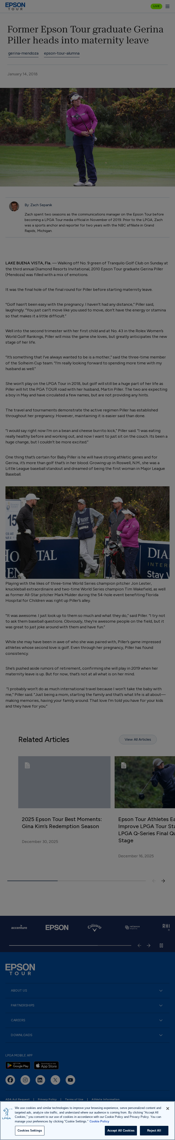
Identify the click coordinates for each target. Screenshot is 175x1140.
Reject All (154, 1130)
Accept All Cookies (120, 1130)
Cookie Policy (99, 1121)
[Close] (168, 1108)
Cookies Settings (30, 1130)
